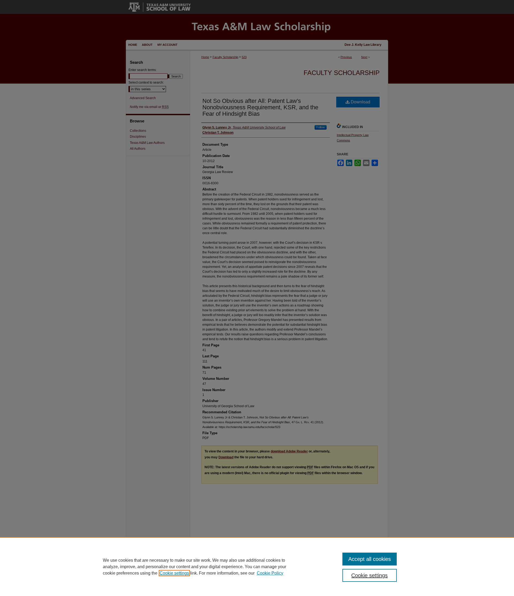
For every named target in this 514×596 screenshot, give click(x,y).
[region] (257, 566)
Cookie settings (174, 573)
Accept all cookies (369, 559)
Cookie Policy (270, 573)
